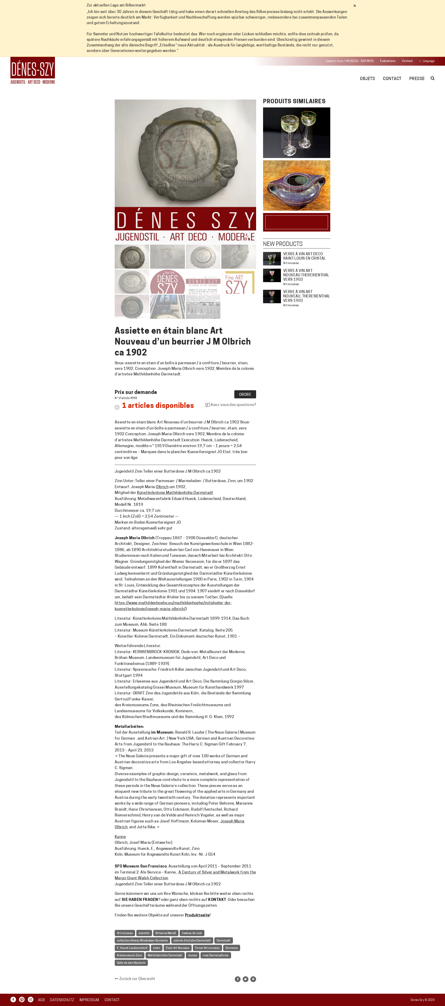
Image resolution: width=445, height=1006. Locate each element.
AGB (41, 1000)
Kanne (120, 837)
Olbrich (162, 487)
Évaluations (387, 61)
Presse (417, 79)
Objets (367, 79)
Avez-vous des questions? (233, 405)
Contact (407, 61)
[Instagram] (32, 999)
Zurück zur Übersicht (136, 979)
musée (192, 955)
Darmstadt (224, 940)
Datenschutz (62, 1000)
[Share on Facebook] (238, 979)
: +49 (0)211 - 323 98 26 (350, 61)
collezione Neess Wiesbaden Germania (142, 940)
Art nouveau (125, 933)
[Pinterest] (23, 999)
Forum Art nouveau (207, 948)
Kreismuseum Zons (129, 955)
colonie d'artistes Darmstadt (192, 940)
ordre (245, 395)
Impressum (89, 1000)
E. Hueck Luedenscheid (132, 948)
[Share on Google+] (253, 979)
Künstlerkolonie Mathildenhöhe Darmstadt (175, 493)
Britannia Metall (166, 933)
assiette (144, 933)
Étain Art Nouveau (177, 948)
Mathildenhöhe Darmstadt (165, 955)
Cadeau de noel (192, 933)
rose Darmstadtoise (216, 955)
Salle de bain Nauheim (131, 963)
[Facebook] (14, 999)
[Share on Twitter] (245, 979)
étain (156, 948)
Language (429, 61)
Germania (232, 948)
